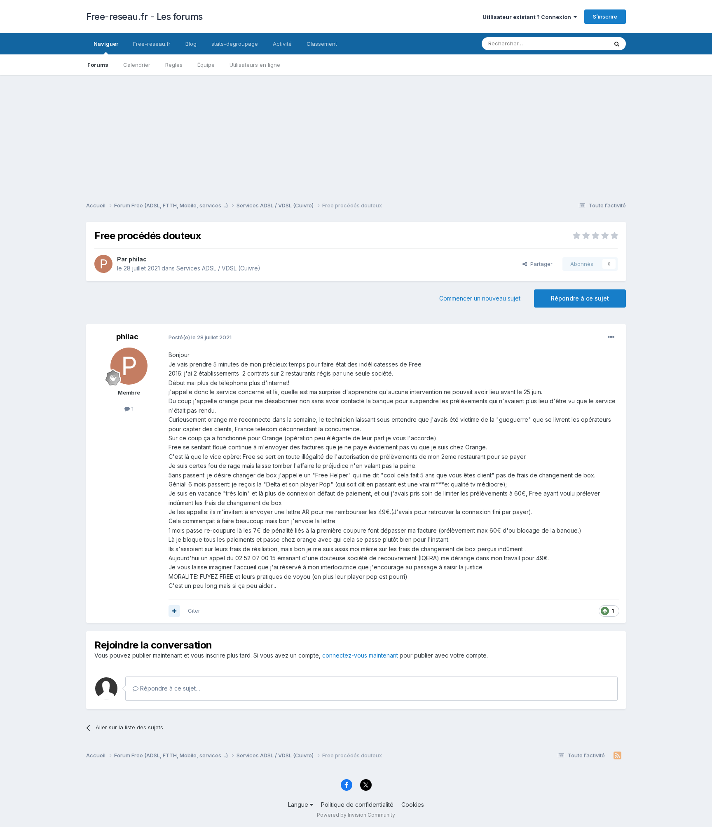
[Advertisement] (356, 132)
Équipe (206, 64)
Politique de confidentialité (357, 804)
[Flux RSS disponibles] (617, 755)
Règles (174, 64)
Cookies (412, 804)
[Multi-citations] (174, 611)
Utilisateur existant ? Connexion (528, 17)
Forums (97, 64)
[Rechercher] (617, 43)
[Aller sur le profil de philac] (103, 264)
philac (138, 259)
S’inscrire (605, 16)
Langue (299, 804)
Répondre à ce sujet (580, 298)
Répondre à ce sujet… (169, 688)
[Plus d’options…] (611, 337)
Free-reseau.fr (152, 43)
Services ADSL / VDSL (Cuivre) (218, 268)
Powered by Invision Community (356, 815)
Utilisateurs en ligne (255, 64)
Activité (282, 43)
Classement (322, 43)
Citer (194, 610)
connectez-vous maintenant (360, 655)
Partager (540, 264)
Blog (191, 43)
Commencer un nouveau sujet (479, 298)
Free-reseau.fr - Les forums (144, 16)
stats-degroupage (234, 43)
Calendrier (136, 64)
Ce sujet (586, 43)
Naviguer (106, 43)
